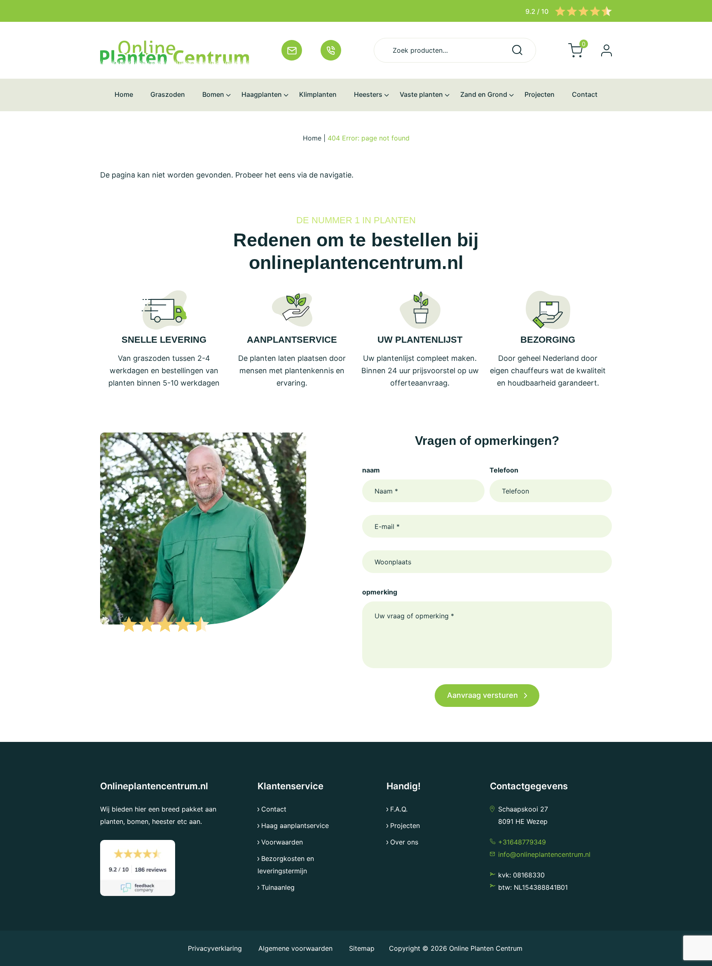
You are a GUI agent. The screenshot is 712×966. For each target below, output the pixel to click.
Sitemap (362, 948)
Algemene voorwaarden (295, 948)
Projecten (405, 825)
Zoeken (517, 50)
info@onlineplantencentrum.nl (544, 854)
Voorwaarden (282, 842)
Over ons (404, 842)
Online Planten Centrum (485, 948)
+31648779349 (522, 842)
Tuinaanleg (278, 887)
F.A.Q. (399, 809)
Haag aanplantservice (295, 825)
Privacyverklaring (216, 948)
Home (312, 138)
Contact (273, 809)
